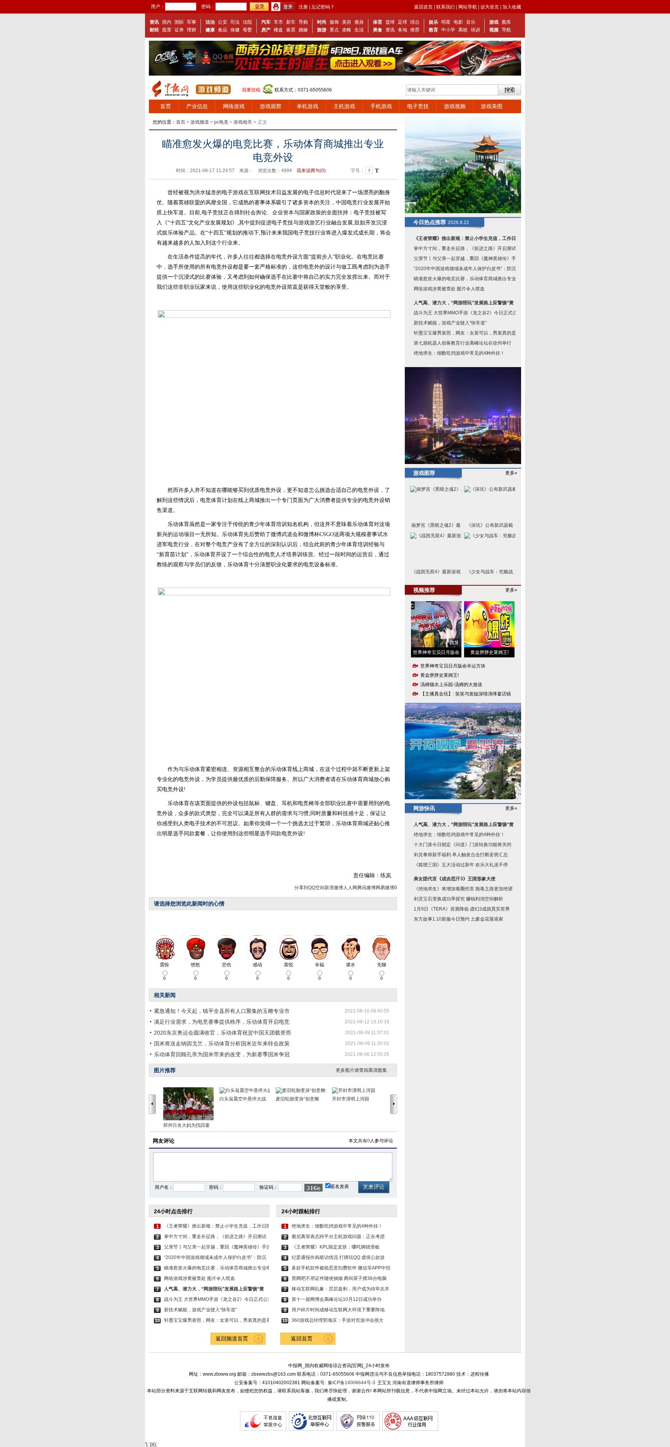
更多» (511, 473)
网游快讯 (424, 808)
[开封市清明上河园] (360, 1090)
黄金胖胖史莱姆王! (489, 652)
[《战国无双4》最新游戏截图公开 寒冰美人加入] (435, 549)
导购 (303, 22)
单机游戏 (307, 106)
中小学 (448, 30)
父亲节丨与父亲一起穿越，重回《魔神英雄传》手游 (216, 1247)
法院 (247, 22)
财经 (154, 30)
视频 (494, 30)
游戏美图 (491, 106)
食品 (222, 30)
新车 (290, 22)
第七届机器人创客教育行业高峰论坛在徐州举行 (462, 343)
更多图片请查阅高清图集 (361, 1070)
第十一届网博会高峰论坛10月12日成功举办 (337, 1299)
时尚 (321, 22)
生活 (359, 30)
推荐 (415, 30)
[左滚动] (152, 1104)
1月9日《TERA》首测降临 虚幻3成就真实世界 (462, 909)
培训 (475, 30)
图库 (506, 22)
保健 (235, 30)
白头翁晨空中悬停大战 (242, 1099)
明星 (446, 22)
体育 (377, 22)
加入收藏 (511, 7)
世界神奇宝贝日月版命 (436, 652)
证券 (179, 30)
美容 (346, 22)
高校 (463, 30)
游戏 (494, 22)
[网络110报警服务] (357, 1429)
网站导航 (467, 7)
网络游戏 (234, 106)
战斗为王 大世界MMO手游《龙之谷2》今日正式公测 (216, 1299)
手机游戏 (381, 106)
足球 (402, 22)
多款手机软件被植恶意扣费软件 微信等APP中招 (341, 1268)
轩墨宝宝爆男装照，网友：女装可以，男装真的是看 (216, 1320)
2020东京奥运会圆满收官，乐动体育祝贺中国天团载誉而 (222, 1033)
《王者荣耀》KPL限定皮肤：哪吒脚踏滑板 (336, 1247)
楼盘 (278, 30)
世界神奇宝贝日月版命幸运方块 (452, 666)
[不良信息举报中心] (263, 1429)
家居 (290, 30)
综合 (415, 22)
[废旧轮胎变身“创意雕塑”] (304, 1090)
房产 (266, 30)
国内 (166, 22)
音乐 (470, 22)
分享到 (301, 887)
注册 (303, 7)
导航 (506, 30)
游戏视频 (455, 106)
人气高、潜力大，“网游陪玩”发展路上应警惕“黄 (464, 302)
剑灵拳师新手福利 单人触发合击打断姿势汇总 (461, 854)
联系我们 (445, 7)
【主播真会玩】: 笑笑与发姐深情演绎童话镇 (465, 694)
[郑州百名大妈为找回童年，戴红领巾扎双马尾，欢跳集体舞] (191, 1103)
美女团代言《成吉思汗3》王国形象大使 (455, 878)
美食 (377, 30)
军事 (191, 22)
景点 (334, 30)
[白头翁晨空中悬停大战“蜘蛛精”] (247, 1090)
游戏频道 (199, 122)
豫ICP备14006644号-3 (351, 1382)
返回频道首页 (232, 1338)
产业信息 (197, 106)
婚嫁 (303, 30)
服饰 (334, 22)
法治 (210, 22)
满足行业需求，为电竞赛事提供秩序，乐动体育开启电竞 (222, 1022)
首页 (165, 106)
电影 (458, 22)
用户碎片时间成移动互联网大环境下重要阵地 (338, 1309)
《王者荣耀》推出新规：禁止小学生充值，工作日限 (216, 1226)
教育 (433, 30)
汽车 (266, 22)
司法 (235, 22)
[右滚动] (394, 1104)
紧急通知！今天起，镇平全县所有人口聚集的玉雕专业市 (222, 1011)
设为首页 (489, 7)
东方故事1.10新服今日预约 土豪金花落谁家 (458, 919)
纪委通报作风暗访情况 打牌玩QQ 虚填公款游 (338, 1257)
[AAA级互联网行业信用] (410, 1429)
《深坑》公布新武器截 (489, 525)
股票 (166, 30)
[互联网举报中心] (311, 1429)
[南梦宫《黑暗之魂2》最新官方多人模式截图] (435, 503)
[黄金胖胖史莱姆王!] (489, 624)
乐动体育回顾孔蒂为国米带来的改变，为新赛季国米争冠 (222, 1054)
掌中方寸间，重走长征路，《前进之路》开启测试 (215, 1236)
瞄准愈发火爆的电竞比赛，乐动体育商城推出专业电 (216, 1268)
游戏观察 (270, 106)
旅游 (321, 30)
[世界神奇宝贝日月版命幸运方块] (436, 624)
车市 (278, 22)
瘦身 (359, 22)
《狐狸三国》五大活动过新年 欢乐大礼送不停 (461, 865)
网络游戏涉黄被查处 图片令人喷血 (199, 1278)
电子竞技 (418, 106)
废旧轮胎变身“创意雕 (297, 1099)
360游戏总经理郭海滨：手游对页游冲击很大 (337, 1320)
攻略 (346, 30)
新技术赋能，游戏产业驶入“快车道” (200, 1309)
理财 (191, 30)
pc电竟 (221, 122)
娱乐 (433, 22)
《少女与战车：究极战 (489, 571)
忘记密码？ (323, 7)
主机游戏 (344, 106)
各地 (402, 30)
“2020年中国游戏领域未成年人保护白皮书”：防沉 (215, 1257)
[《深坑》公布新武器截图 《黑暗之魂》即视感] (489, 503)
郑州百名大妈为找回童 (186, 1125)
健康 (210, 30)
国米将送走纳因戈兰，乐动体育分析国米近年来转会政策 (222, 1043)
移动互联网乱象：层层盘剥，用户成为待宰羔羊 (340, 1289)
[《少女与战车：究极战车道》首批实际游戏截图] (489, 549)
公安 (222, 22)
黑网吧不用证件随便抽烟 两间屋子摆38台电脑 (339, 1278)
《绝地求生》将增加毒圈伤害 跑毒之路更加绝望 (463, 889)
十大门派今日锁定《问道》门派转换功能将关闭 (462, 844)
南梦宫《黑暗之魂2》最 (436, 525)
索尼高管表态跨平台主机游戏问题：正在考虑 (338, 1236)
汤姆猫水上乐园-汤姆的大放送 (451, 684)
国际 (179, 22)
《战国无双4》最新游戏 (436, 571)
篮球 (390, 22)
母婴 (247, 30)
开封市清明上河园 (350, 1099)
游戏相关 (242, 122)
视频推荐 (424, 590)
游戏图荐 (424, 473)
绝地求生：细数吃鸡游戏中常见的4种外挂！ (337, 1226)
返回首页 (423, 7)
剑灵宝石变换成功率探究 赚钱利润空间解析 (458, 899)
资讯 (154, 22)
